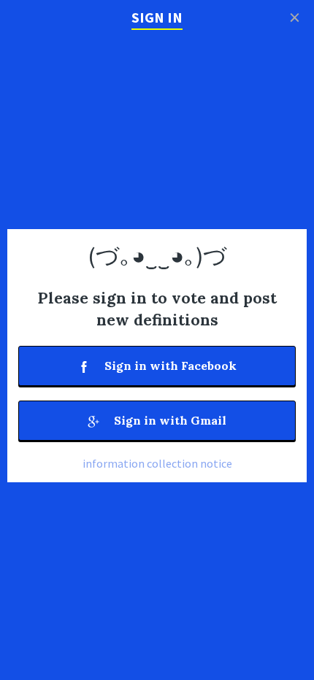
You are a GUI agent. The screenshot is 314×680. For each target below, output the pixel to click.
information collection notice (157, 463)
